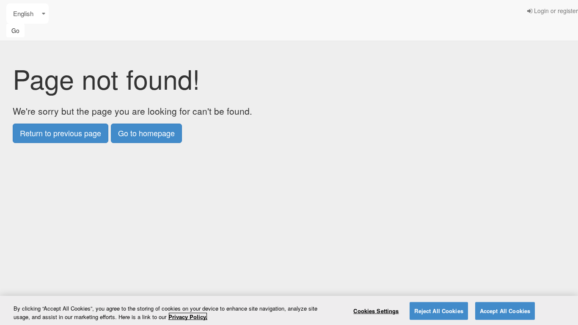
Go (15, 30)
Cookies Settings (376, 311)
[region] (289, 310)
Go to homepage (146, 132)
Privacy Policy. (187, 316)
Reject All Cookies (438, 311)
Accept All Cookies (505, 311)
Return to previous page (60, 132)
